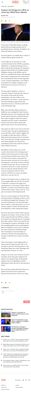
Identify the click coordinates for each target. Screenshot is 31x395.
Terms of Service (5, 389)
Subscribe (26, 2)
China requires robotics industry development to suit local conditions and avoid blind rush (16, 361)
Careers (17, 385)
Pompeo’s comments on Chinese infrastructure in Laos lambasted (20, 314)
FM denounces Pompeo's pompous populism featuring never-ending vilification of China (19, 329)
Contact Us (4, 387)
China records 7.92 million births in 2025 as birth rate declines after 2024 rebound (15, 366)
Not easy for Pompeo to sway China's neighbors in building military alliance (19, 321)
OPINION (3, 6)
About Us (3, 385)
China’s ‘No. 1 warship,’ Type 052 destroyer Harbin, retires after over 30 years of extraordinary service (16, 349)
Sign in (24, 1)
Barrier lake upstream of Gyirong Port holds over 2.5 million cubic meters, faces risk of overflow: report (16, 345)
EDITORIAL (11, 6)
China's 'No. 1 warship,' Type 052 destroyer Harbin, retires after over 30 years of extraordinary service (16, 340)
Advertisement (19, 387)
